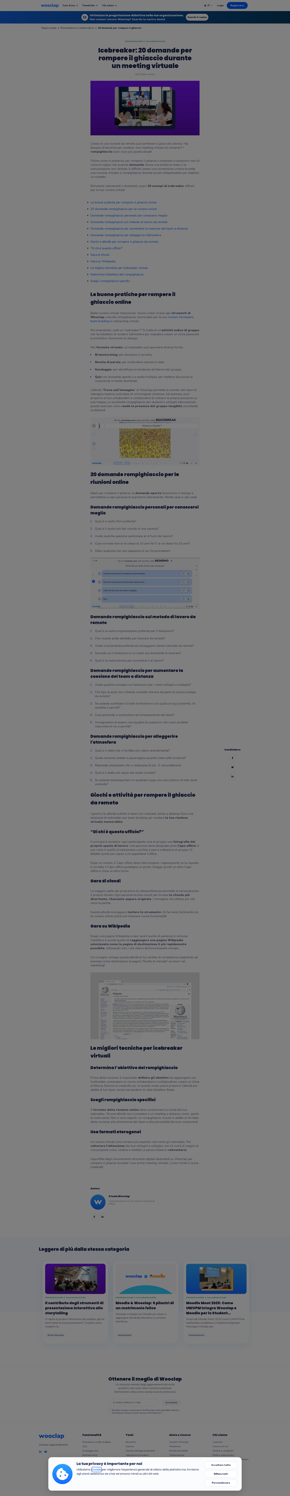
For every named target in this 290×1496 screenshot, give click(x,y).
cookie (96, 1469)
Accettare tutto (221, 1465)
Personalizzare (221, 1482)
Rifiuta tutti (221, 1474)
